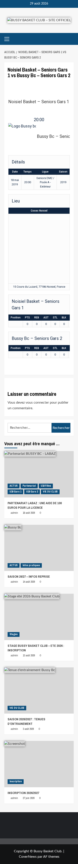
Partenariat (29, 485)
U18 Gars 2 (32, 491)
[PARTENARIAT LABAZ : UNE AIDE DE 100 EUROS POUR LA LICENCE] (39, 474)
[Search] (71, 39)
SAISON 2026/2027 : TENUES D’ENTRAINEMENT (26, 721)
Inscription (16, 781)
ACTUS (14, 485)
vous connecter (37, 402)
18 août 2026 (29, 513)
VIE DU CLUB (50, 491)
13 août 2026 (29, 655)
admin (14, 512)
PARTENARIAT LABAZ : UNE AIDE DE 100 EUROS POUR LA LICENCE (35, 505)
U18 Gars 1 (15, 491)
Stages (14, 634)
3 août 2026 (28, 729)
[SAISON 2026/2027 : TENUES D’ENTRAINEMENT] (39, 690)
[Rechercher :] (30, 428)
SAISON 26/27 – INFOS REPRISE (29, 576)
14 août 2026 (29, 582)
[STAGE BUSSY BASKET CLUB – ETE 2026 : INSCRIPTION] (39, 617)
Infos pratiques (31, 565)
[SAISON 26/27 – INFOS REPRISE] (39, 548)
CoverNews (28, 856)
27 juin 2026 (28, 798)
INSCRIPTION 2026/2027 (23, 793)
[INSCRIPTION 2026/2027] (39, 764)
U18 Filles (46, 485)
